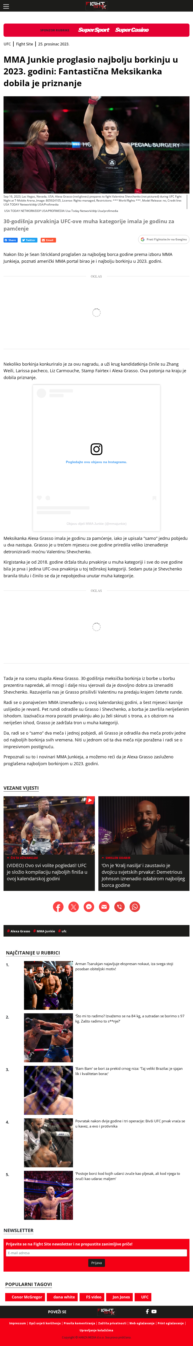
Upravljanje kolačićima (96, 1330)
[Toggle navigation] (6, 6)
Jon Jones (121, 1297)
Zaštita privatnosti (112, 1323)
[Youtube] (156, 1311)
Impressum (17, 1323)
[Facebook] (148, 1311)
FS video (93, 1297)
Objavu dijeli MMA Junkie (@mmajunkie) (97, 523)
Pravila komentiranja (79, 1323)
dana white (63, 1297)
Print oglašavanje (171, 1323)
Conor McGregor (26, 1297)
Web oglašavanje (142, 1323)
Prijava (96, 1263)
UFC (144, 1297)
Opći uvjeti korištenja (45, 1323)
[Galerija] (96, 145)
